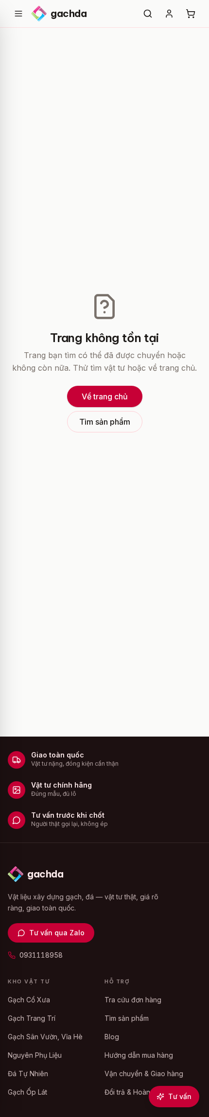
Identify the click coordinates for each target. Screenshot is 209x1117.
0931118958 (41, 955)
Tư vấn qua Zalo (57, 932)
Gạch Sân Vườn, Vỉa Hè (45, 1036)
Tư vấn (180, 1096)
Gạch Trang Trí (31, 1018)
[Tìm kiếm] (147, 13)
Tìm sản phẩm (104, 422)
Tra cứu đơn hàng (132, 1000)
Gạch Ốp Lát (27, 1092)
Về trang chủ (105, 396)
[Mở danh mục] (18, 13)
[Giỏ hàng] (190, 13)
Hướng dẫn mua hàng (138, 1055)
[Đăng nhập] (169, 13)
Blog (111, 1036)
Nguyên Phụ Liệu (35, 1055)
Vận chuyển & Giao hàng (143, 1073)
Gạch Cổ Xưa (29, 1000)
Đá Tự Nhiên (28, 1073)
